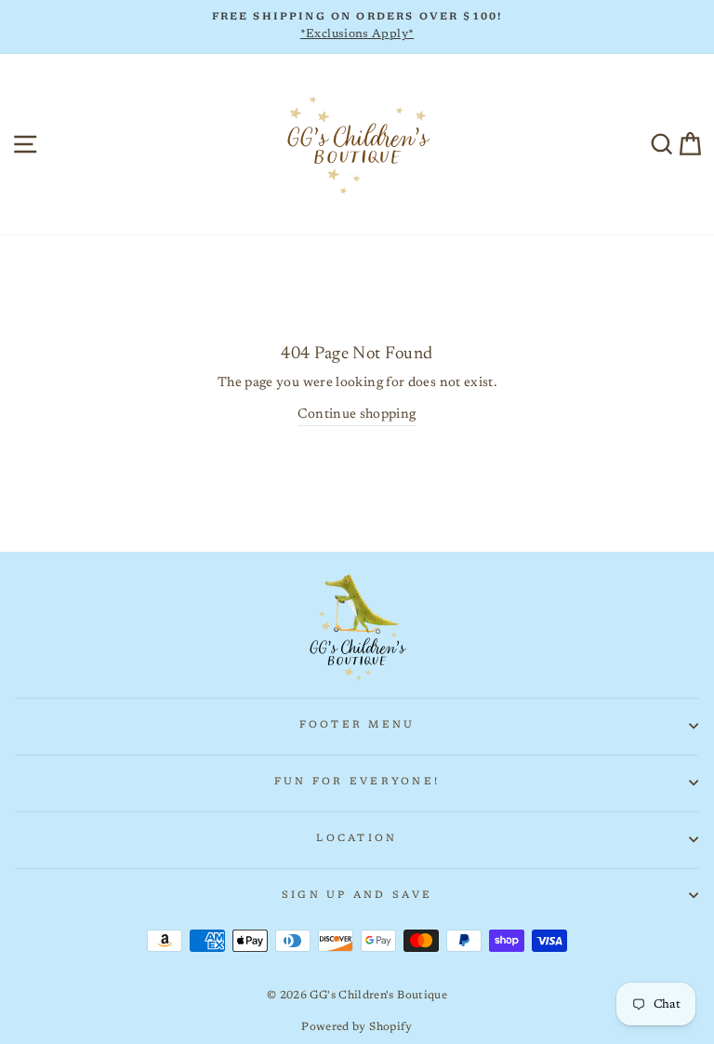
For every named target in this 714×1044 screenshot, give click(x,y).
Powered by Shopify (357, 1027)
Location (356, 839)
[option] (357, 27)
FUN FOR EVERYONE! (357, 782)
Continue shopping (357, 415)
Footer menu (357, 725)
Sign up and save (357, 895)
